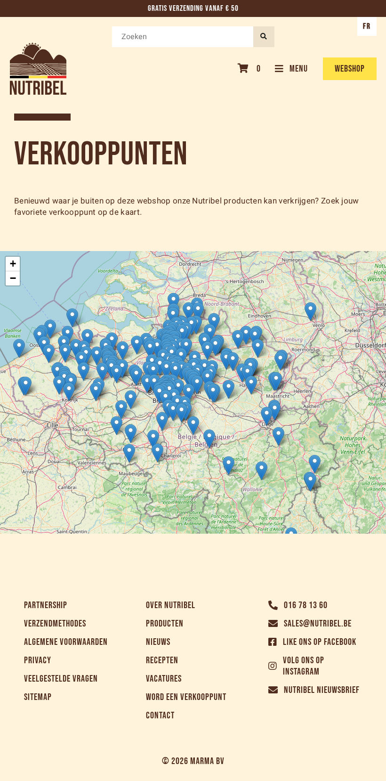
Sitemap (38, 697)
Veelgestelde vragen (61, 678)
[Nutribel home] (38, 68)
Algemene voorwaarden (66, 642)
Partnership (45, 605)
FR (367, 26)
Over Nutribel (170, 605)
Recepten (162, 660)
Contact (160, 715)
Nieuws (158, 642)
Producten (165, 623)
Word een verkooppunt (186, 697)
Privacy (37, 660)
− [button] (13, 278)
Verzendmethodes (55, 623)
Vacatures (164, 678)
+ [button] (13, 263)
